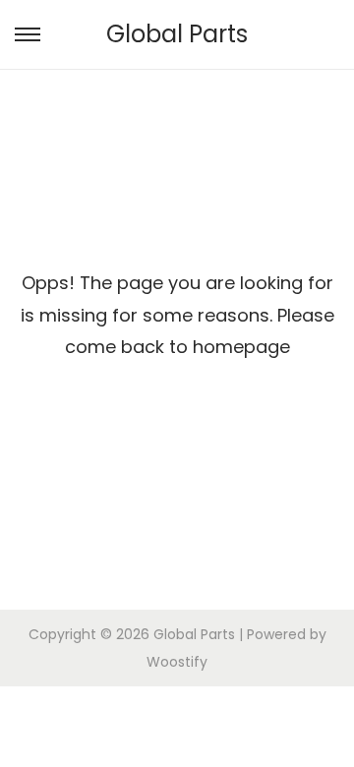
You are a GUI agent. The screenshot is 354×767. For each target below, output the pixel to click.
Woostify (177, 662)
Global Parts (177, 34)
